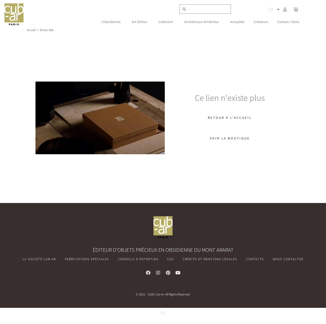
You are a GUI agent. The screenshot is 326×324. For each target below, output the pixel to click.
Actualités (237, 22)
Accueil (31, 30)
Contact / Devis (288, 22)
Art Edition (139, 22)
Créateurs (261, 22)
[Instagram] (158, 272)
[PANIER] (296, 9)
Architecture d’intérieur (201, 22)
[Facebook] (148, 272)
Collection (166, 22)
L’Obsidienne (111, 22)
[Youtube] (178, 272)
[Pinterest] (168, 272)
